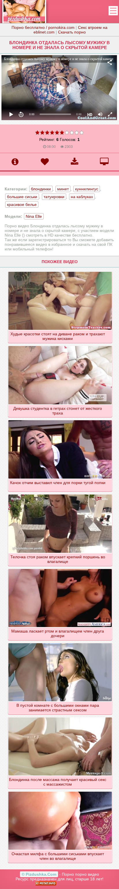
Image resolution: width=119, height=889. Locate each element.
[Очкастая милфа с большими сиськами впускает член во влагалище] (60, 791)
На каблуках (82, 196)
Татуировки (54, 196)
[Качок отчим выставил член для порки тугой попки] (60, 420)
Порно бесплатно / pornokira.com (43, 27)
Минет (63, 189)
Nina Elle (34, 216)
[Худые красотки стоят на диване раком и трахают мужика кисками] (60, 271)
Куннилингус (86, 189)
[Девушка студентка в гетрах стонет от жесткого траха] (60, 345)
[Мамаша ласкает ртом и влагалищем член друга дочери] (60, 568)
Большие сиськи (22, 196)
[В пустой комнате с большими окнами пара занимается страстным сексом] (60, 643)
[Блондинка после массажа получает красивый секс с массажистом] (60, 717)
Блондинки (41, 189)
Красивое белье (22, 204)
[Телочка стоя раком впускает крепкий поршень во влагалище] (60, 494)
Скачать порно (72, 32)
